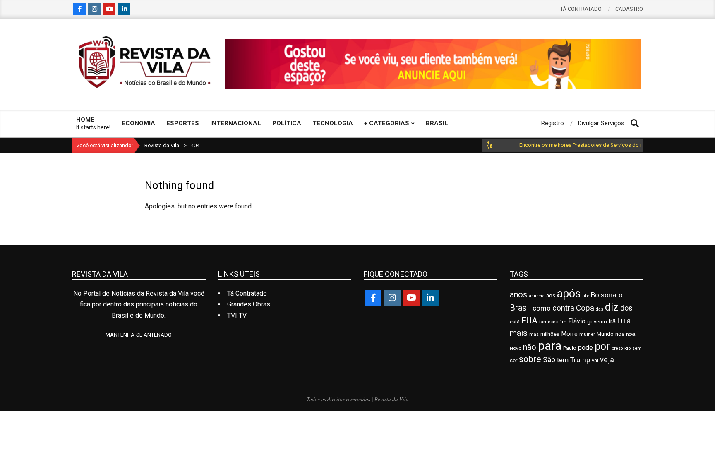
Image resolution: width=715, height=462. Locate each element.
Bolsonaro (607, 295)
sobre (530, 359)
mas (534, 334)
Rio (627, 348)
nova (631, 334)
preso (617, 348)
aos (550, 295)
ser (513, 360)
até (585, 296)
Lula (624, 321)
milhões (549, 334)
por (602, 346)
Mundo (605, 334)
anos (518, 294)
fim (562, 322)
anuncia (537, 296)
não (529, 347)
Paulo (569, 348)
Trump (580, 360)
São (549, 360)
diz (612, 307)
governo (597, 321)
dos (626, 308)
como (542, 308)
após (569, 293)
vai (595, 360)
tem (563, 360)
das (599, 309)
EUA (529, 321)
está (515, 322)
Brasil (520, 308)
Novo (515, 348)
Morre (569, 334)
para (549, 346)
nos (619, 334)
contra (563, 308)
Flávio (576, 321)
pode (585, 348)
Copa (585, 308)
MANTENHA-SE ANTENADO (139, 335)
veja (607, 359)
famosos (548, 322)
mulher (587, 334)
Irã (612, 321)
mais (519, 333)
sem (637, 348)
